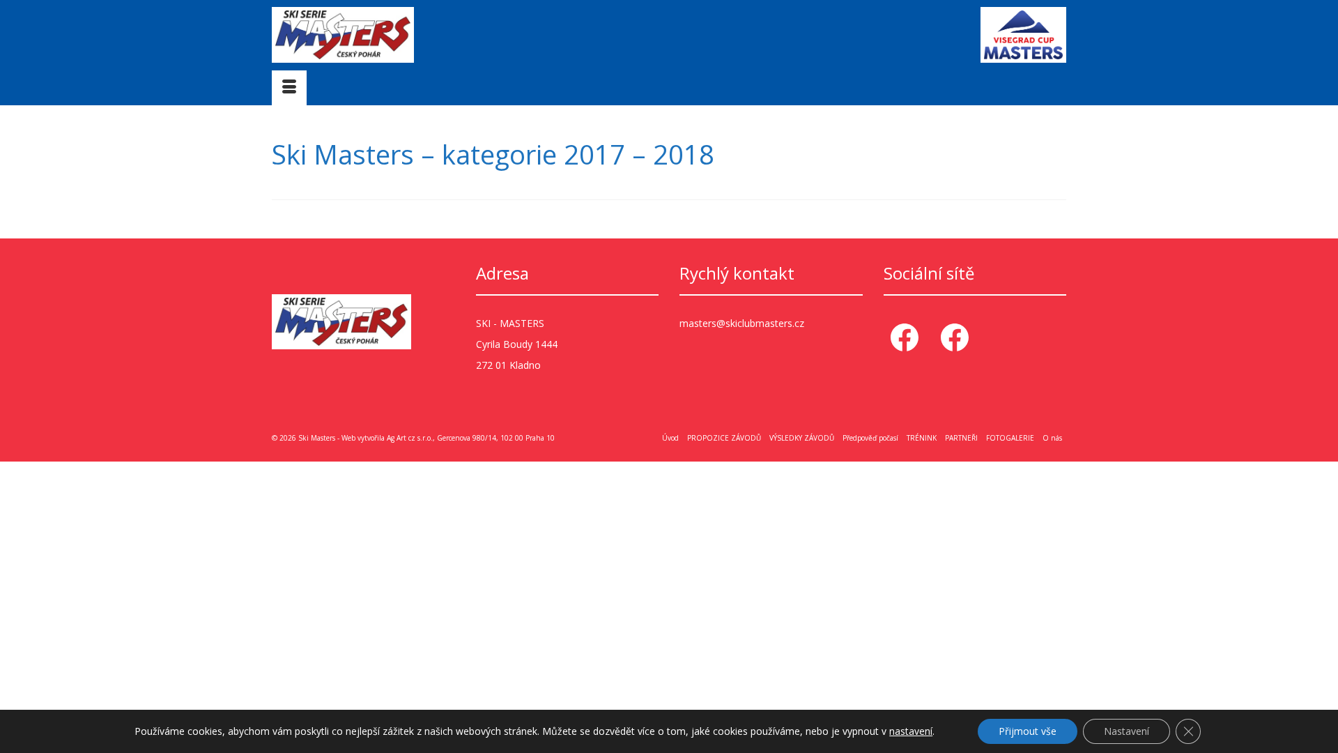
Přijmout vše (1027, 731)
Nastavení (1126, 731)
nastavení (910, 731)
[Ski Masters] (397, 35)
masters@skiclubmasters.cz (741, 323)
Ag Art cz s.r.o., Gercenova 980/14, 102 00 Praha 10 (471, 438)
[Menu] (289, 87)
